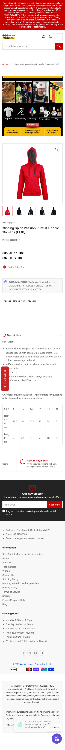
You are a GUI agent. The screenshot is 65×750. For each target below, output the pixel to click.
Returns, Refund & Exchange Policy (20, 583)
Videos (6, 571)
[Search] (59, 46)
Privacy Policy (9, 587)
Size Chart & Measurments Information (22, 554)
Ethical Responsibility (13, 600)
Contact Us (8, 575)
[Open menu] (59, 36)
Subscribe (54, 504)
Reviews (5, 378)
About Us (7, 562)
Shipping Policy (10, 579)
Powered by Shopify (43, 664)
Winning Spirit (8, 222)
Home (5, 64)
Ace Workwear (26, 664)
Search (6, 596)
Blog (4, 604)
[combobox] (32, 46)
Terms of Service (11, 591)
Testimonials (9, 566)
